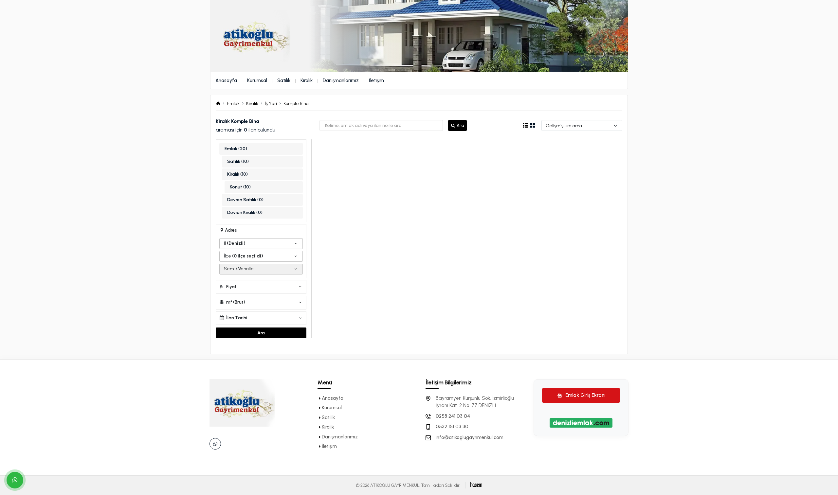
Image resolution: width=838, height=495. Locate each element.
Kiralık (307, 80)
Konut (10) (240, 187)
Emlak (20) (236, 148)
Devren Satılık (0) (245, 200)
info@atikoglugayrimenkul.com (469, 437)
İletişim (376, 80)
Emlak (233, 103)
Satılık (283, 80)
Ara (460, 125)
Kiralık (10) (237, 174)
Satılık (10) (238, 161)
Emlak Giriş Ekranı (584, 395)
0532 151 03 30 (452, 427)
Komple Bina (296, 103)
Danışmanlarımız (341, 80)
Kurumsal (257, 80)
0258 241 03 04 (453, 416)
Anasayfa (226, 80)
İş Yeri (271, 103)
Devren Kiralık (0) (245, 212)
